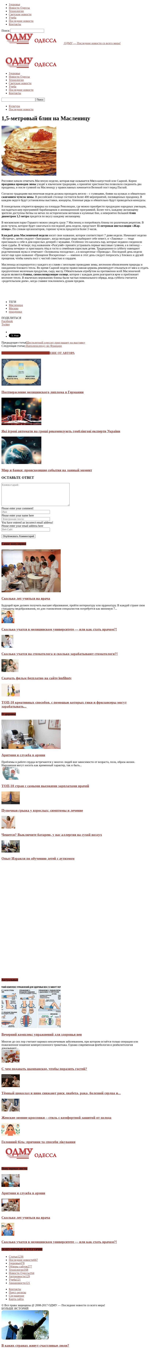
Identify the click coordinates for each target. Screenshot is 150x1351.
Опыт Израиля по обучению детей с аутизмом (37, 858)
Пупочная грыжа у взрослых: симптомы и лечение (42, 810)
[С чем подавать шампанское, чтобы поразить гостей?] (10, 1061)
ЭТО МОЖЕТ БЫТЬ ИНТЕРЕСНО (25, 353)
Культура (14, 106)
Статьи (16, 1256)
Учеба (12, 17)
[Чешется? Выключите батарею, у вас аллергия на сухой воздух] (8, 827)
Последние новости (21, 20)
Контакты (15, 24)
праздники (15, 311)
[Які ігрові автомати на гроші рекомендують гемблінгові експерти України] (21, 424)
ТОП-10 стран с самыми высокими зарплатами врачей (45, 786)
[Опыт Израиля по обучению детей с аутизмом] (10, 851)
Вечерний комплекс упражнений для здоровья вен (41, 1034)
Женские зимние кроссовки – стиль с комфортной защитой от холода (56, 1117)
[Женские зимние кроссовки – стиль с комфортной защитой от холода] (10, 1110)
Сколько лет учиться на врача (25, 598)
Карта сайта (16, 1299)
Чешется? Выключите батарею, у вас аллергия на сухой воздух (51, 835)
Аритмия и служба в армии (23, 755)
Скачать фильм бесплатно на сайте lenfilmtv (36, 678)
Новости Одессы (19, 7)
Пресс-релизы (17, 1292)
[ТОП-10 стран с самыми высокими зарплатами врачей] (10, 778)
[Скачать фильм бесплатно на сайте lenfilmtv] (9, 670)
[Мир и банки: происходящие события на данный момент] (21, 463)
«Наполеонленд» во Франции (43, 345)
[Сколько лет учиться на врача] (31, 591)
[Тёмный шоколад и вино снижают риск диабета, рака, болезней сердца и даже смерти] (10, 1086)
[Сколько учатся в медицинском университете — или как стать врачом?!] (7, 622)
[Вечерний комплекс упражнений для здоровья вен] (31, 1027)
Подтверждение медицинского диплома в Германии (42, 392)
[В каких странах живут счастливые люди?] (25, 1338)
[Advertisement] (44, 50)
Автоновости (19, 1276)
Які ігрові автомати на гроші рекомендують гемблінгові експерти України (60, 431)
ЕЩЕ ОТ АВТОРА (62, 353)
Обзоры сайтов (20, 1266)
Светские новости (20, 14)
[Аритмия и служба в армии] (31, 747)
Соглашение (16, 1295)
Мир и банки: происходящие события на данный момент (46, 470)
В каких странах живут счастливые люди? (35, 1345)
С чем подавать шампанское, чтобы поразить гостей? (44, 1069)
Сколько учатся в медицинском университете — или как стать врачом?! (59, 629)
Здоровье (14, 4)
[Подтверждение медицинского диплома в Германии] (21, 384)
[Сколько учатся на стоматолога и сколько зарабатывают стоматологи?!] (7, 646)
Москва (13, 308)
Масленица (16, 305)
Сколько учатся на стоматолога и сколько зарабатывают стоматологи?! (59, 654)
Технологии (16, 11)
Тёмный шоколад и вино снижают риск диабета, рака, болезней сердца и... (61, 1093)
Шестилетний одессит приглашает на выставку (55, 342)
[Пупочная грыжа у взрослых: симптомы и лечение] (10, 803)
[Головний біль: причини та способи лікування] (10, 1134)
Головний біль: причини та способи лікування (38, 1142)
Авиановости (19, 1282)
